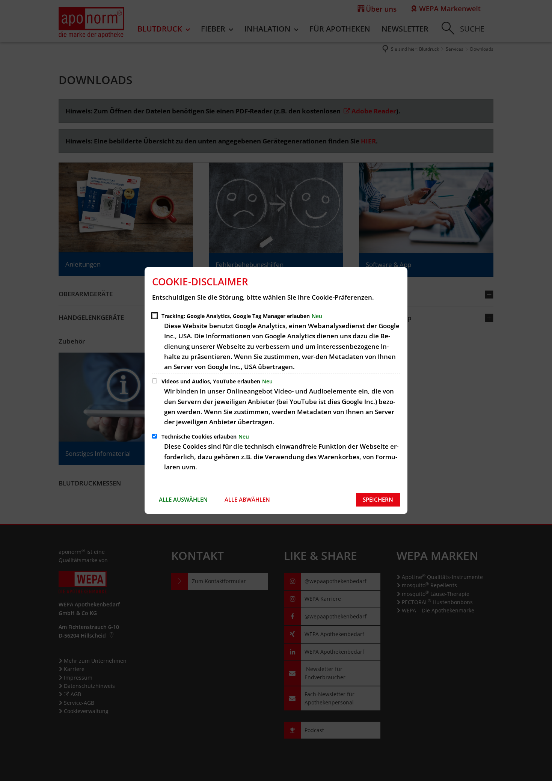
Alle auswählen (183, 499)
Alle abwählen (247, 499)
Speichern (378, 499)
